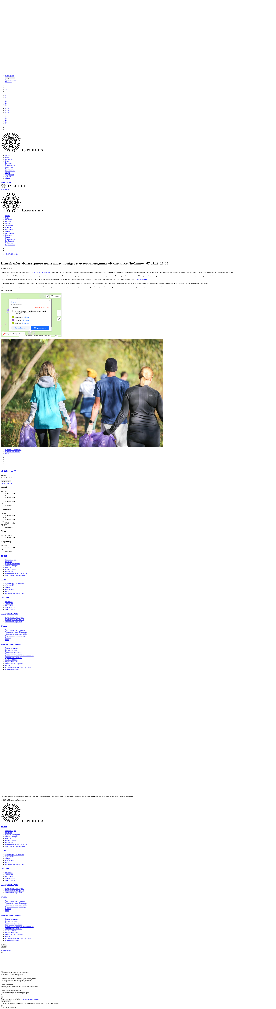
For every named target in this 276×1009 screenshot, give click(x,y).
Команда (8, 567)
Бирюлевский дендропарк (14, 593)
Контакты (8, 159)
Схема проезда (6, 483)
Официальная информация (15, 575)
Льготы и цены (10, 560)
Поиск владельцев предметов (16, 573)
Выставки (9, 163)
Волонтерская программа (14, 620)
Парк (7, 157)
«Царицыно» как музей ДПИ (16, 634)
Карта (7, 591)
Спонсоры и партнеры (13, 622)
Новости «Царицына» (13, 450)
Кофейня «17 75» (11, 662)
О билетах (9, 243)
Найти (4, 946)
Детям (7, 178)
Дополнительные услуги (14, 663)
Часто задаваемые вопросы (15, 630)
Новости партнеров (12, 452)
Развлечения (9, 589)
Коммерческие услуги (11, 644)
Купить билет (6, 182)
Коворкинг (9, 665)
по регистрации (141, 279)
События (5, 597)
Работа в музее (10, 569)
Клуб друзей (9, 241)
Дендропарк (9, 175)
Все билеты (5, 189)
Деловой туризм (11, 650)
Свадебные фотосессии (13, 654)
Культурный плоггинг (42, 272)
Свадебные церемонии (13, 652)
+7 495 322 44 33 (8, 471)
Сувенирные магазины (13, 658)
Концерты (9, 169)
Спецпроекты (10, 171)
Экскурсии (9, 167)
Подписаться (10, 245)
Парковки (8, 235)
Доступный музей (11, 566)
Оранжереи (9, 585)
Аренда (8, 177)
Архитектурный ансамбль (14, 584)
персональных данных (31, 999)
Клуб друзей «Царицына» (14, 618)
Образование (10, 165)
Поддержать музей (9, 613)
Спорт (7, 173)
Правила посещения (12, 564)
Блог (7, 454)
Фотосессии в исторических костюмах (19, 656)
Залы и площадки (11, 648)
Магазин (8, 223)
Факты (4, 626)
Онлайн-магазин (11, 660)
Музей (7, 155)
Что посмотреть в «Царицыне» (16, 632)
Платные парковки (12, 669)
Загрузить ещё (6, 950)
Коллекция (9, 571)
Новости (8, 161)
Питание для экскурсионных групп (18, 667)
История (8, 638)
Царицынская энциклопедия (15, 636)
